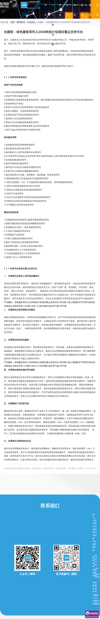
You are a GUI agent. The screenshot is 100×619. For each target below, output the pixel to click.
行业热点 (31, 22)
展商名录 (90, 20)
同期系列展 (60, 25)
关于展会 (67, 20)
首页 (46, 10)
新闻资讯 (98, 20)
